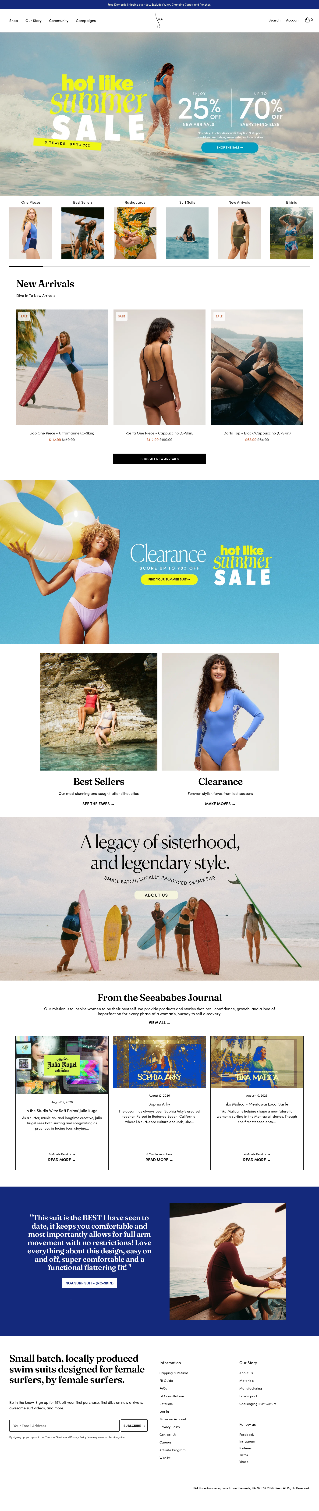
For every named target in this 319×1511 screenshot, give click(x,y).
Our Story (33, 20)
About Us (246, 1373)
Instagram (247, 1441)
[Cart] (307, 20)
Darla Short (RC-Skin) (89, 1257)
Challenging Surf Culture (257, 1403)
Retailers (166, 1403)
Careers (165, 1442)
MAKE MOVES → (220, 803)
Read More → (62, 1159)
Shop (13, 20)
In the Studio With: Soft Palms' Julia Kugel (62, 1110)
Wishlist (165, 1457)
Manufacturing (250, 1388)
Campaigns (86, 20)
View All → (159, 1022)
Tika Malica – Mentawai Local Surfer (257, 1104)
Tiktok (243, 1455)
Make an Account (173, 1419)
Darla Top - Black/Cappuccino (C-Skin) (257, 432)
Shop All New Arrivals (160, 458)
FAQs (163, 1388)
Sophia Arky (159, 1104)
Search (274, 20)
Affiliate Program (172, 1450)
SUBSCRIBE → (134, 1425)
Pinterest (246, 1448)
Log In (164, 1411)
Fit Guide (166, 1380)
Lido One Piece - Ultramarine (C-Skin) (61, 432)
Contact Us (168, 1434)
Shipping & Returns (174, 1373)
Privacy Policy (170, 1427)
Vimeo (243, 1461)
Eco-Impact (248, 1396)
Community (58, 20)
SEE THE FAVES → (98, 803)
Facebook (246, 1434)
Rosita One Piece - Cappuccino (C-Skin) (159, 432)
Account (293, 20)
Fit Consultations (172, 1396)
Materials (246, 1380)
